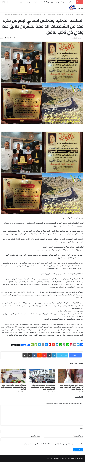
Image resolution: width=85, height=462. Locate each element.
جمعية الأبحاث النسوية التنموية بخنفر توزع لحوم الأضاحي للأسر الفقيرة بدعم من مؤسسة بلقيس (71, 387)
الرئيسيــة (73, 14)
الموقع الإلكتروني (35, 436)
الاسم (81, 428)
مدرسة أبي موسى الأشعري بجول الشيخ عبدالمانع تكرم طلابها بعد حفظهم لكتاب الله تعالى (13, 387)
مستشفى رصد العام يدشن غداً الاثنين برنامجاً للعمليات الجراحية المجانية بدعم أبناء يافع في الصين (43, 387)
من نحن (49, 458)
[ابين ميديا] (72, 7)
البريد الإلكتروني (78, 436)
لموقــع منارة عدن (65, 458)
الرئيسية (79, 14)
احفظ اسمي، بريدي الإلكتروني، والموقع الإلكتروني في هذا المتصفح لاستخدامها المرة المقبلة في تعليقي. (53, 444)
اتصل (55, 458)
